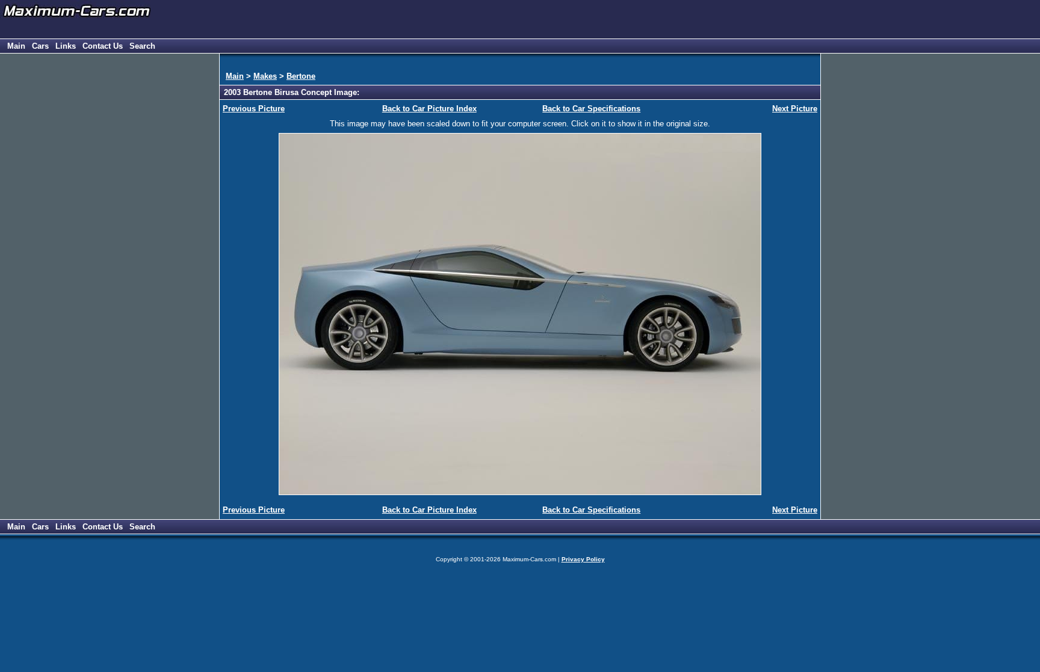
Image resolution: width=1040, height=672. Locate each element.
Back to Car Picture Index (429, 108)
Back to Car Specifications (591, 108)
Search (142, 46)
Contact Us (102, 46)
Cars (40, 46)
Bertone (300, 76)
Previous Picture (254, 108)
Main (16, 46)
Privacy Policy (583, 559)
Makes (265, 76)
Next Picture (794, 108)
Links (65, 46)
